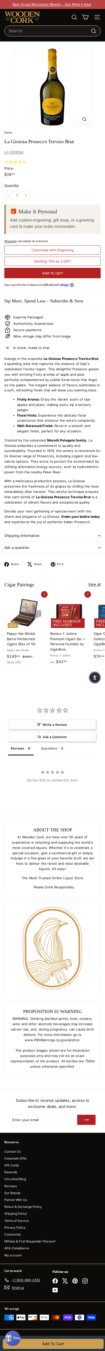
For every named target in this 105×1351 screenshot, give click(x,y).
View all (94, 584)
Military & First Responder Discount (30, 1241)
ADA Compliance (16, 1248)
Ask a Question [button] (55, 737)
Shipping (10, 241)
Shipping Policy (15, 1213)
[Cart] (85, 17)
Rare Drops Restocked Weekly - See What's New (51, 4)
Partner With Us (15, 1200)
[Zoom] (84, 119)
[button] (95, 677)
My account (13, 1255)
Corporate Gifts (15, 1158)
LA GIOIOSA (13, 152)
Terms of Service (16, 1221)
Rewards (10, 1172)
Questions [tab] (49, 748)
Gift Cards (11, 1165)
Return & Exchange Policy (23, 1207)
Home (8, 132)
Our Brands (12, 1193)
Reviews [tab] (17, 748)
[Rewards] (12, 1338)
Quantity (11, 185)
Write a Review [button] (55, 724)
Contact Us (12, 1151)
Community (12, 1234)
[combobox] (52, 31)
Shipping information (22, 535)
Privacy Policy (14, 1227)
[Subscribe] (86, 1120)
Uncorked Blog (15, 1179)
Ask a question (16, 547)
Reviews (10, 1186)
